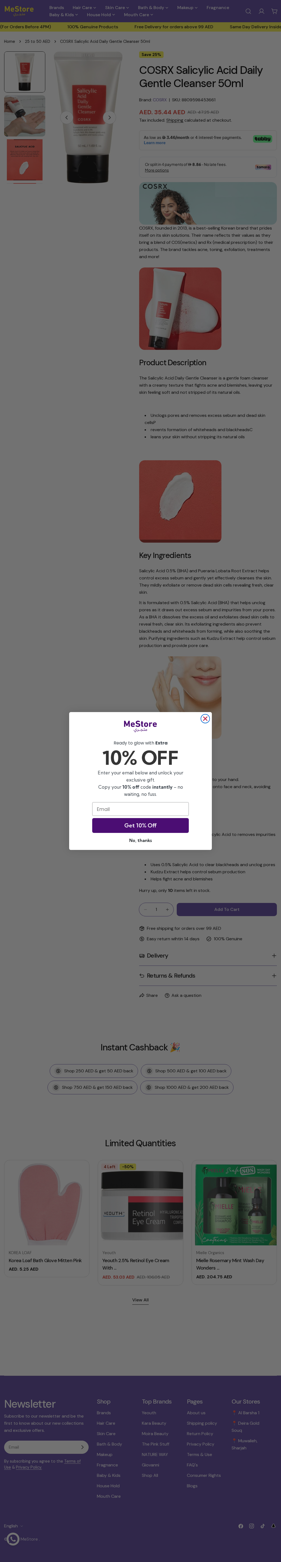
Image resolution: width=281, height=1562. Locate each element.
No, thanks (140, 840)
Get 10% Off (140, 825)
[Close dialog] (205, 718)
